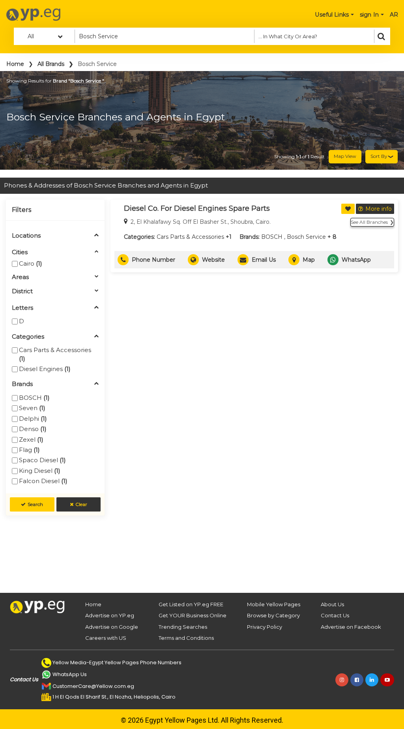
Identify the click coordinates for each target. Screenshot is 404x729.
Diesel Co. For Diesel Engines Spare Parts (197, 208)
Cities (20, 252)
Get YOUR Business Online (192, 615)
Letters (22, 308)
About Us (332, 604)
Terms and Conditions (186, 638)
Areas (20, 277)
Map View (345, 156)
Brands (22, 384)
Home (15, 63)
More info (378, 208)
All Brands (50, 63)
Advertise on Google (111, 627)
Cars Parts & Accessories (55, 354)
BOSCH (34, 397)
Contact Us (335, 615)
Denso (33, 429)
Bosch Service (306, 236)
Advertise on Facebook (351, 627)
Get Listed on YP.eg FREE (191, 604)
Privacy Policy (264, 627)
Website (213, 259)
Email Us (264, 259)
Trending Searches (183, 627)
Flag (29, 450)
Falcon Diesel (43, 481)
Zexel (31, 439)
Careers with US (105, 638)
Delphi (33, 418)
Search (35, 504)
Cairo (30, 263)
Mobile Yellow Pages (273, 604)
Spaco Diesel (42, 460)
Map (309, 259)
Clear (81, 504)
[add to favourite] (348, 209)
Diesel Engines (45, 369)
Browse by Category (273, 615)
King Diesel (39, 470)
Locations (26, 235)
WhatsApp (356, 259)
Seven (32, 408)
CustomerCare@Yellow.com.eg (93, 686)
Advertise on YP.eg (109, 615)
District (22, 291)
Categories (28, 337)
